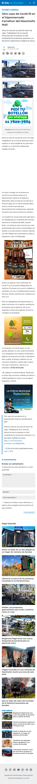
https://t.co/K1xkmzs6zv (13, 441)
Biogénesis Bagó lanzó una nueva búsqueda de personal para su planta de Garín (17, 641)
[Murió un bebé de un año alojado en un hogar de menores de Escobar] (7, 734)
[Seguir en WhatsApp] (22, 769)
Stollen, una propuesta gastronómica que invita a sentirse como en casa (18, 609)
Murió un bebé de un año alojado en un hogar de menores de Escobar (22, 733)
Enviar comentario (29, 512)
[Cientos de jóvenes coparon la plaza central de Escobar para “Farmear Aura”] (7, 725)
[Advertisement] (18, 170)
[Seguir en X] (6, 769)
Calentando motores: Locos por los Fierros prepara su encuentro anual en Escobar (23, 751)
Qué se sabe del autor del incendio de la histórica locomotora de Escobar (18, 703)
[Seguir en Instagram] (14, 769)
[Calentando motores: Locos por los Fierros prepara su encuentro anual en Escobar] (7, 752)
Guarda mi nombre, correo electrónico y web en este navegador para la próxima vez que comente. (17, 505)
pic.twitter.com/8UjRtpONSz (14, 444)
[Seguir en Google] (31, 769)
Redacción (11, 47)
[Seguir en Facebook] (10, 769)
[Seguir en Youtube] (18, 769)
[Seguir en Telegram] (26, 769)
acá (7, 297)
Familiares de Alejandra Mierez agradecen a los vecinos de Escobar (21, 742)
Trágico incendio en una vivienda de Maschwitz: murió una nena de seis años (18, 672)
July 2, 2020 (8, 451)
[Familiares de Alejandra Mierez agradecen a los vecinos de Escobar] (7, 743)
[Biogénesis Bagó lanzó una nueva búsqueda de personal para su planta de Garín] (7, 716)
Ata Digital (26, 778)
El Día (12, 3)
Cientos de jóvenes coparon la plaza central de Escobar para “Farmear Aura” (24, 724)
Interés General (10, 10)
